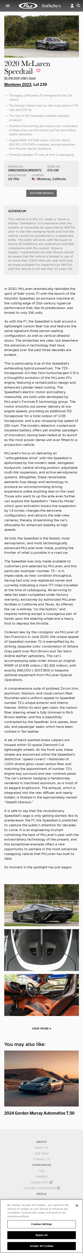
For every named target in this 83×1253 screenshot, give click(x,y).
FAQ (41, 1170)
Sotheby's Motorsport (40, 1188)
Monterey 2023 (17, 84)
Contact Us (41, 1159)
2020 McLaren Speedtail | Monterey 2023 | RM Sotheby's (40, 6)
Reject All (41, 1235)
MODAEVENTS (40, 1182)
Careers (41, 1176)
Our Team (41, 1153)
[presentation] (7, 1087)
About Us (41, 1147)
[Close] (77, 1205)
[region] (41, 1226)
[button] (72, 5)
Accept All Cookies (41, 1246)
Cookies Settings (41, 1224)
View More (40, 1028)
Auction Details (41, 193)
